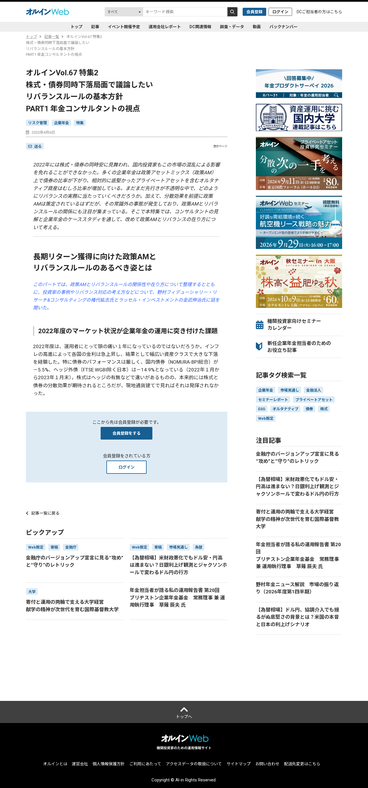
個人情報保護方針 (109, 764)
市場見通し (289, 390)
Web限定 (265, 418)
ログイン (280, 11)
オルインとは (55, 764)
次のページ (220, 146)
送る (38, 146)
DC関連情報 (200, 26)
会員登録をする (126, 433)
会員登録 (254, 11)
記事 (95, 26)
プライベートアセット (314, 400)
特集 (80, 123)
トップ (76, 26)
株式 (324, 409)
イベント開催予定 (124, 26)
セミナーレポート (273, 400)
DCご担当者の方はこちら (319, 12)
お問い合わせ (267, 764)
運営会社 (80, 764)
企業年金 (61, 123)
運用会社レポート (165, 26)
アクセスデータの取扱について (194, 764)
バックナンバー (283, 26)
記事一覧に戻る (45, 513)
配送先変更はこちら (302, 764)
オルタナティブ (285, 409)
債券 (309, 409)
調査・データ (232, 26)
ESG (261, 409)
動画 (257, 26)
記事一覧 (51, 36)
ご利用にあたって (145, 764)
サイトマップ (239, 764)
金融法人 (313, 390)
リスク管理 (37, 123)
